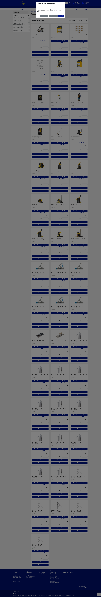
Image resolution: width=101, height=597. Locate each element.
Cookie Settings (53, 15)
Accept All (61, 15)
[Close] (64, 3)
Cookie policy (45, 6)
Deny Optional (44, 15)
